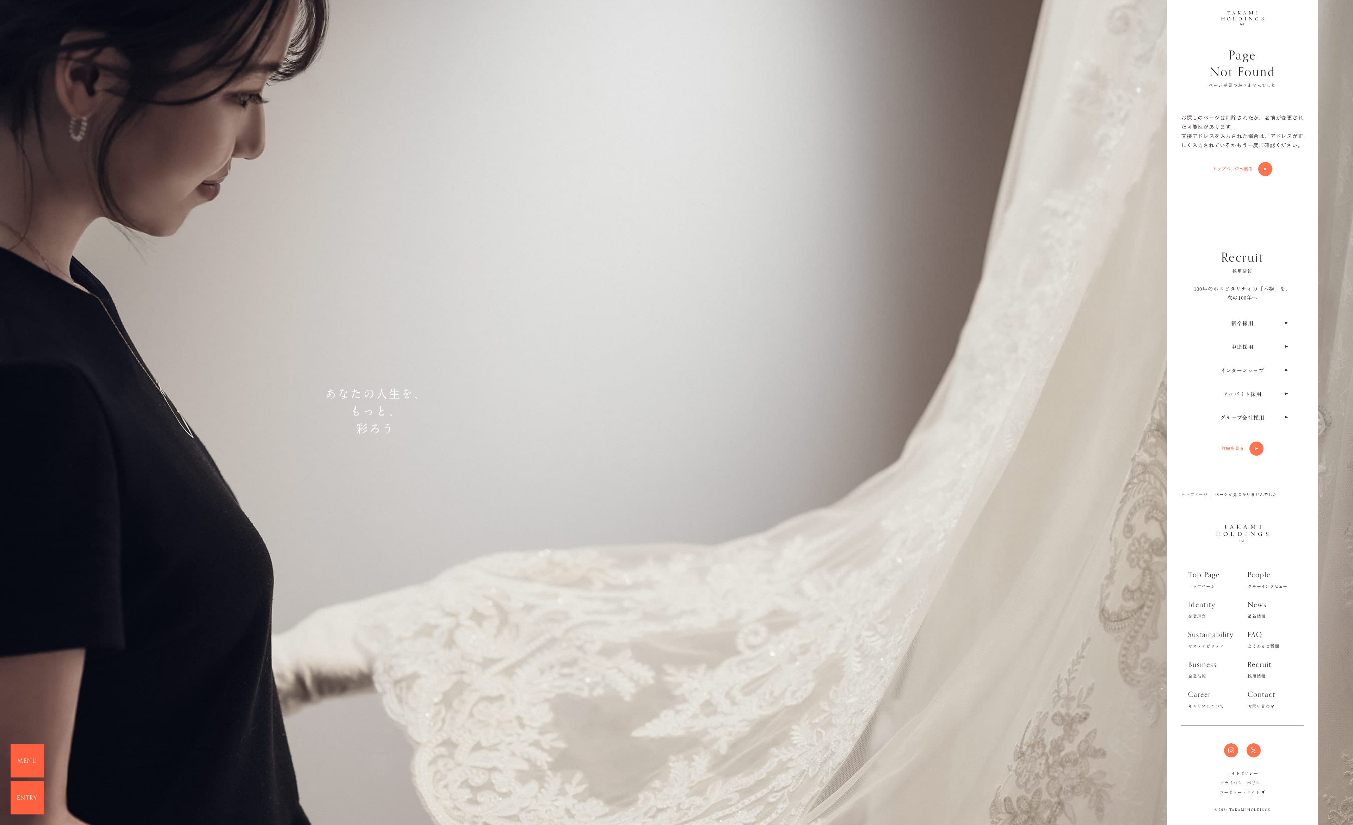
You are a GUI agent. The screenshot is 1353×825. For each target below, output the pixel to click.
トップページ (1194, 494)
